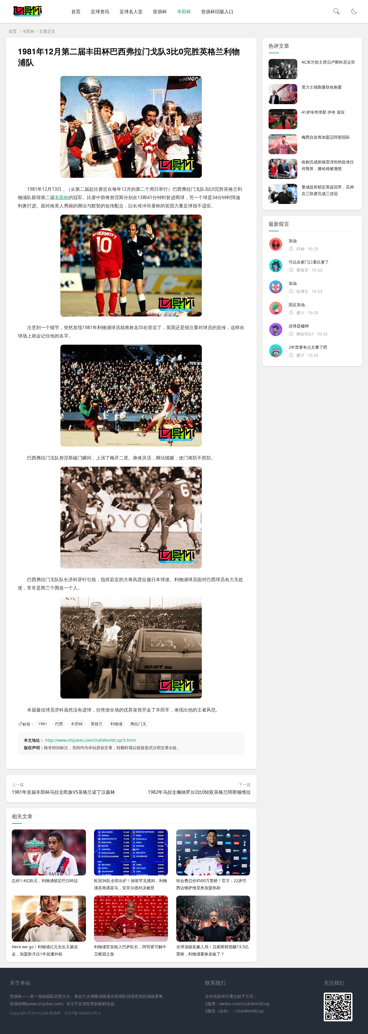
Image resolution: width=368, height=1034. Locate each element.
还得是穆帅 (299, 326)
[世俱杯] (28, 17)
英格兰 (97, 724)
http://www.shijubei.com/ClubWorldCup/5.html (90, 740)
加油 (293, 240)
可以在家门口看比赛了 (309, 262)
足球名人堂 (131, 11)
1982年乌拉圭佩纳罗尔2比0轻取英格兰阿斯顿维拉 (199, 792)
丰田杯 (184, 11)
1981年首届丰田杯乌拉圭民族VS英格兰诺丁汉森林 (63, 792)
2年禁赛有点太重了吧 (308, 347)
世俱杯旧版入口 (217, 11)
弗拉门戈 (138, 724)
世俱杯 (160, 11)
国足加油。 (299, 304)
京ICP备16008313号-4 (82, 1013)
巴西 (59, 724)
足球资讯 (100, 11)
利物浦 (116, 724)
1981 (42, 724)
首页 (75, 11)
